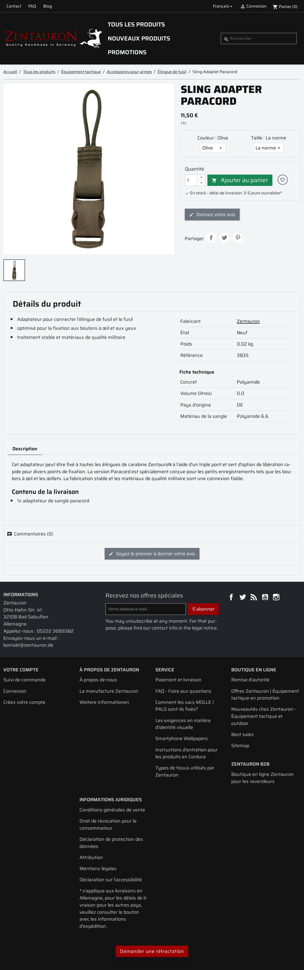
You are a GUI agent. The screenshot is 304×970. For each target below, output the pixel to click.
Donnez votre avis (215, 214)
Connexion (14, 691)
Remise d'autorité (250, 679)
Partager (211, 238)
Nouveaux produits (139, 38)
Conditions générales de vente (112, 809)
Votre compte (21, 669)
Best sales (242, 734)
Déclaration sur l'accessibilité (110, 879)
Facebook (232, 598)
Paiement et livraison (178, 679)
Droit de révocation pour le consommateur (108, 824)
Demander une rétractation (152, 951)
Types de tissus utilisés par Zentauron (184, 771)
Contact (13, 6)
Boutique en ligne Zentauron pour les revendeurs (262, 778)
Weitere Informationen (104, 702)
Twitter (243, 598)
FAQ (32, 6)
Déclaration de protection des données (111, 842)
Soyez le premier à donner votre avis (155, 553)
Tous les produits (136, 24)
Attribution (91, 857)
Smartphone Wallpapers (181, 738)
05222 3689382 (55, 631)
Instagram (277, 598)
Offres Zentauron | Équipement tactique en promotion (265, 694)
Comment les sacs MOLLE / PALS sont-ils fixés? (184, 705)
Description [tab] (24, 448)
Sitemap (240, 745)
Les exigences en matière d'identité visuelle (183, 724)
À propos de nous (98, 679)
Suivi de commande (24, 679)
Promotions (127, 52)
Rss (254, 598)
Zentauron (248, 321)
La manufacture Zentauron (108, 691)
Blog (47, 6)
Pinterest (238, 238)
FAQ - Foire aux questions (183, 691)
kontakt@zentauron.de (28, 645)
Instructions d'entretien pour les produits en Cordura (186, 753)
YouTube (266, 598)
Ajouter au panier (240, 180)
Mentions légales (98, 868)
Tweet (224, 238)
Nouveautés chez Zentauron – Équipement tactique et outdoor (264, 716)
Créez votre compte (24, 702)
